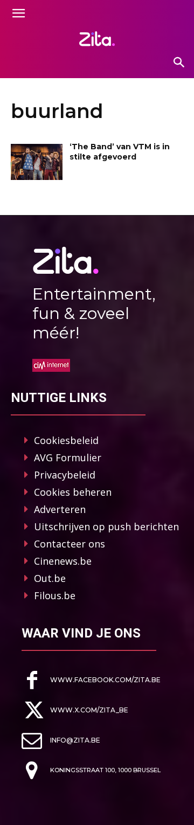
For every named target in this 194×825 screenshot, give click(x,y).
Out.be (50, 578)
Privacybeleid (64, 474)
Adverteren (60, 509)
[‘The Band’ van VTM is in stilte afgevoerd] (37, 162)
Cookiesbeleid (66, 440)
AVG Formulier (67, 457)
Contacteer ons (69, 543)
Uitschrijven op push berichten (106, 526)
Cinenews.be (63, 560)
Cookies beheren (73, 492)
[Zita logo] (97, 38)
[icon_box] (91, 680)
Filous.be (54, 595)
